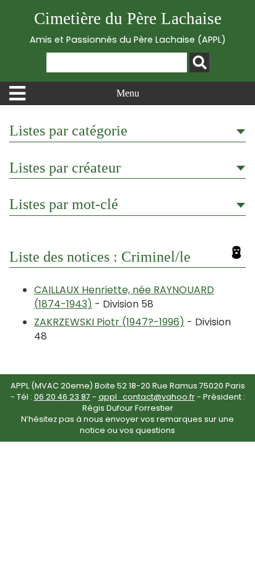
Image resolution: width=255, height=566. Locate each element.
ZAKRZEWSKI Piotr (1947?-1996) (109, 322)
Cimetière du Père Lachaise (128, 27)
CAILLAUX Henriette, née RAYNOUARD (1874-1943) (124, 297)
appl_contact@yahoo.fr (146, 397)
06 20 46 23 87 (62, 397)
